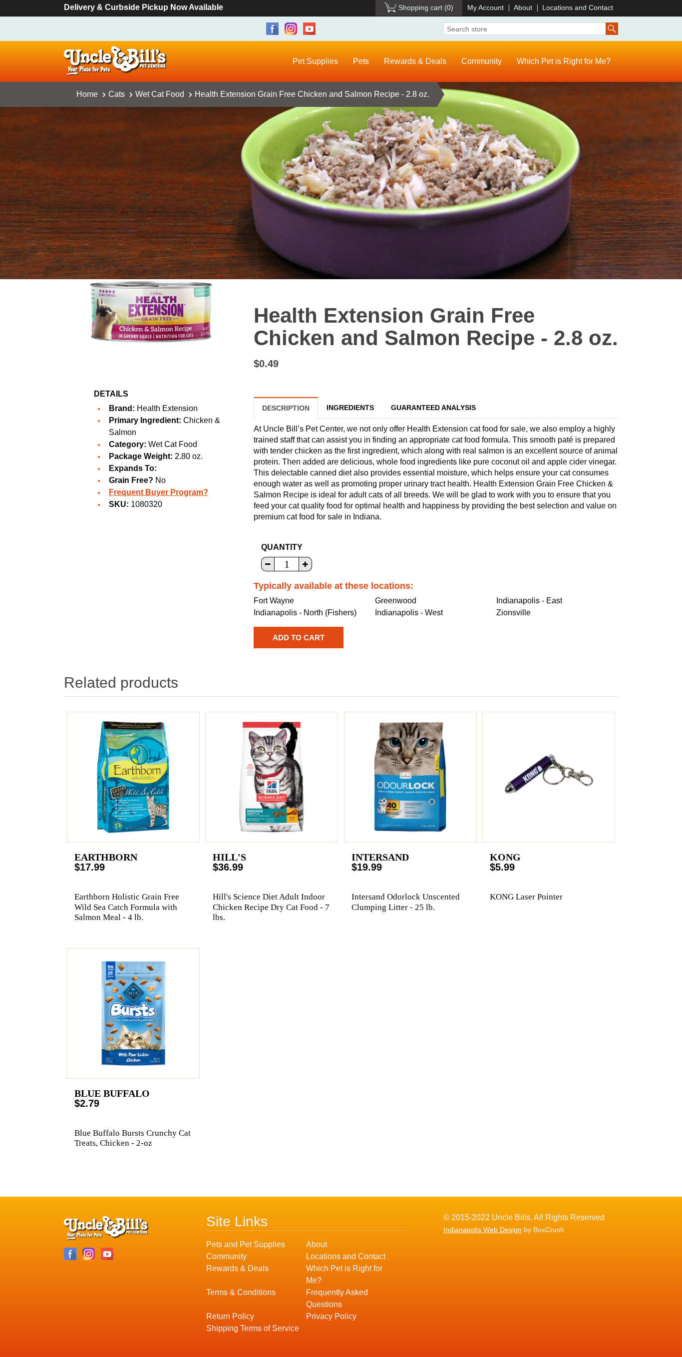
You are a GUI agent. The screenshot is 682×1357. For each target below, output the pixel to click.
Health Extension (167, 408)
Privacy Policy (331, 1316)
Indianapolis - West (409, 612)
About (523, 7)
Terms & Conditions (241, 1292)
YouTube (309, 28)
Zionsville (513, 612)
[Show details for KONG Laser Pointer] (549, 777)
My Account (485, 7)
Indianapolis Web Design (482, 1230)
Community (481, 61)
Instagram (291, 28)
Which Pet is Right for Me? (564, 61)
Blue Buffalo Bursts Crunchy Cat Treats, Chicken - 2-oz (132, 1138)
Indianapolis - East (529, 600)
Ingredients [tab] (350, 408)
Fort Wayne (274, 600)
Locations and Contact (577, 7)
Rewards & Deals (415, 61)
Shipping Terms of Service (252, 1328)
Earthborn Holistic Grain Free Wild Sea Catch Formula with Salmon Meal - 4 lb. (126, 907)
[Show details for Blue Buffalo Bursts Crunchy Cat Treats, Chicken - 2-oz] (133, 1013)
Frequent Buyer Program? (158, 492)
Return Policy (230, 1316)
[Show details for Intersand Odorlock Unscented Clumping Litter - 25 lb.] (410, 777)
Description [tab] (286, 408)
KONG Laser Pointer (526, 897)
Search (612, 28)
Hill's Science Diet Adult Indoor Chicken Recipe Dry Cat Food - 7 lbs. (271, 907)
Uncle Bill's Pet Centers (115, 61)
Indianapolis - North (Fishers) (305, 612)
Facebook (272, 28)
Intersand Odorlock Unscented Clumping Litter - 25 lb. (405, 901)
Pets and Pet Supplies (245, 1244)
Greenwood (395, 600)
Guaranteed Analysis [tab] (433, 408)
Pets (361, 61)
